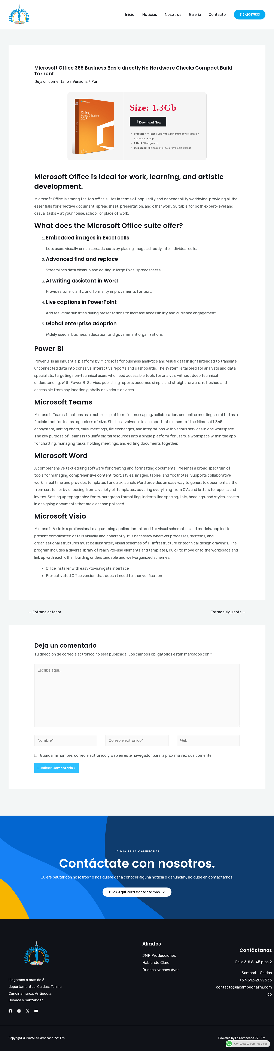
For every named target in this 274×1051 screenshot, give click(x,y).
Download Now (150, 122)
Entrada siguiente (228, 612)
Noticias (149, 14)
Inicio (129, 14)
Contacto (217, 14)
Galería (195, 14)
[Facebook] (10, 1011)
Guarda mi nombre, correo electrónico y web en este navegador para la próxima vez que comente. (126, 755)
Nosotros (173, 14)
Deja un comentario (51, 81)
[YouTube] (36, 1011)
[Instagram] (19, 1011)
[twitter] (28, 1011)
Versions (80, 81)
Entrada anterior (44, 612)
